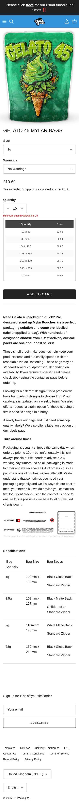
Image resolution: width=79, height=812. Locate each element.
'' (24, 406)
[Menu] (4, 21)
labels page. (17, 430)
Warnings (10, 160)
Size (6, 140)
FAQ (66, 747)
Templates (9, 747)
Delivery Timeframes (47, 747)
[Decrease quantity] (7, 208)
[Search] (13, 21)
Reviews (25, 747)
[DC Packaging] (39, 21)
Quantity (9, 200)
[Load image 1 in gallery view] (39, 77)
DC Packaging (21, 797)
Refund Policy (11, 759)
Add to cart (39, 294)
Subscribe (39, 722)
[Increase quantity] (23, 208)
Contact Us (9, 753)
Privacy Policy (33, 759)
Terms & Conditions (32, 753)
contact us (54, 494)
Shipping (28, 189)
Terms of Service (59, 753)
